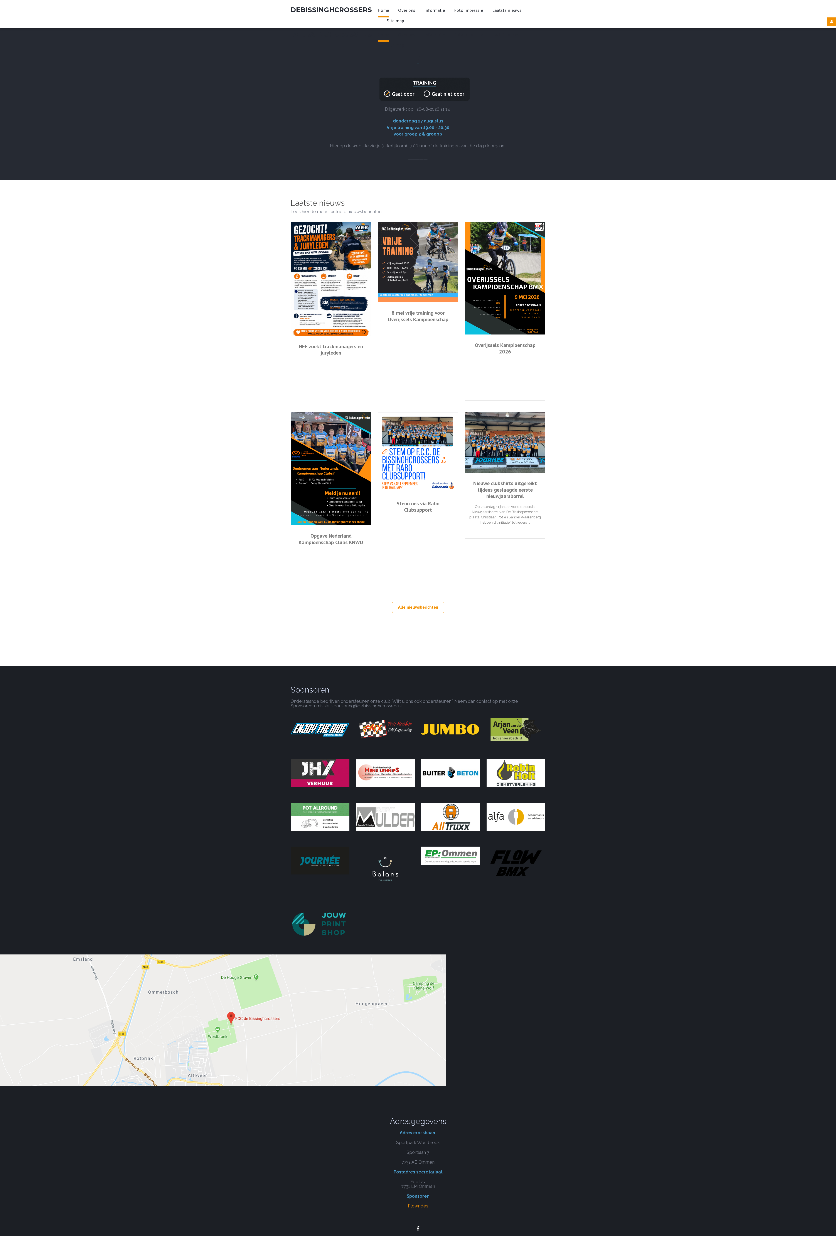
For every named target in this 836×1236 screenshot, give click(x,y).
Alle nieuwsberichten (418, 607)
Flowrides (418, 1206)
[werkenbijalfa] (516, 816)
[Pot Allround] (320, 816)
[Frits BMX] (385, 729)
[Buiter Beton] (450, 772)
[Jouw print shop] (320, 923)
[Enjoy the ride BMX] (320, 729)
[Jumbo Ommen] (450, 729)
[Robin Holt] (516, 772)
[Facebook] (418, 1228)
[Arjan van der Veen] (516, 729)
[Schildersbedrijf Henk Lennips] (385, 773)
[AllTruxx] (450, 816)
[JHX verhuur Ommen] (320, 772)
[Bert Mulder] (385, 816)
